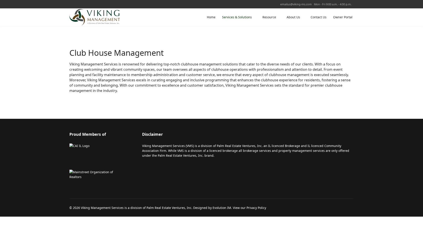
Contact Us (319, 17)
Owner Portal (342, 17)
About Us (293, 17)
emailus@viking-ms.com (296, 4)
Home (211, 17)
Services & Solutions (237, 17)
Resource (269, 17)
